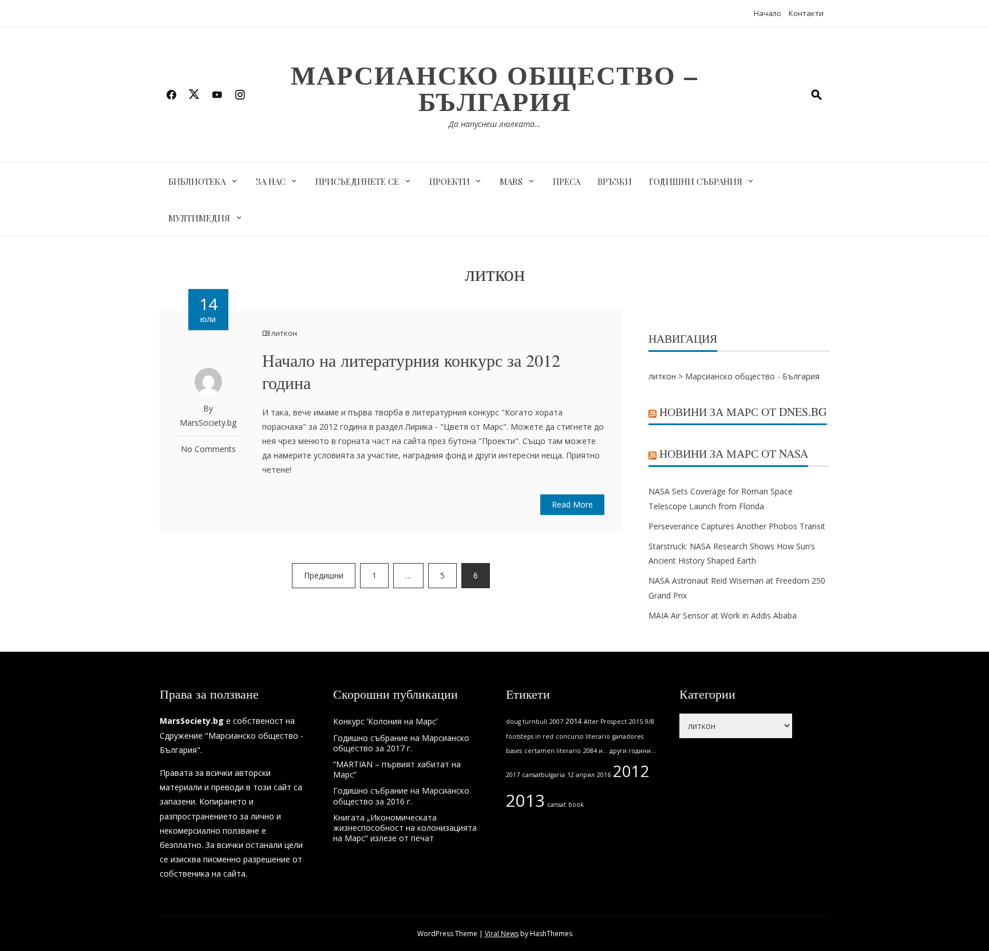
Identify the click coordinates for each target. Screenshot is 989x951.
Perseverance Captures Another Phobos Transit (736, 526)
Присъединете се (357, 181)
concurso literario (583, 736)
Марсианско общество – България (494, 88)
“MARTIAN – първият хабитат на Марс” (397, 769)
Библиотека (197, 181)
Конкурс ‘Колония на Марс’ (385, 721)
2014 (573, 721)
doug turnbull (526, 722)
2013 (525, 800)
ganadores (627, 736)
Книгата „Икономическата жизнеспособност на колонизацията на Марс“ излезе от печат (405, 827)
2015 (636, 722)
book (576, 805)
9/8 (649, 722)
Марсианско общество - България (752, 376)
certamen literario (552, 751)
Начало (767, 13)
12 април (581, 775)
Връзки (615, 181)
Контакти (806, 13)
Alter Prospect (605, 722)
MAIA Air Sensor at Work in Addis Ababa (722, 615)
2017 (513, 775)
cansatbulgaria (543, 775)
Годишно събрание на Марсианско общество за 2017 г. (401, 743)
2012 (631, 771)
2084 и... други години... (619, 751)
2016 (604, 775)
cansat (556, 805)
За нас (271, 181)
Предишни (323, 575)
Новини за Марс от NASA (733, 453)
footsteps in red (529, 736)
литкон (284, 333)
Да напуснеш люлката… (495, 123)
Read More (572, 504)
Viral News (502, 933)
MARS (511, 181)
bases (514, 751)
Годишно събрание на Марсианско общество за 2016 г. (401, 795)
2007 (556, 722)
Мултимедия (199, 218)
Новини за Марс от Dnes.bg (742, 411)
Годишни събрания (695, 181)
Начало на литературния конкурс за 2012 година (411, 371)
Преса (566, 181)
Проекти (449, 181)
